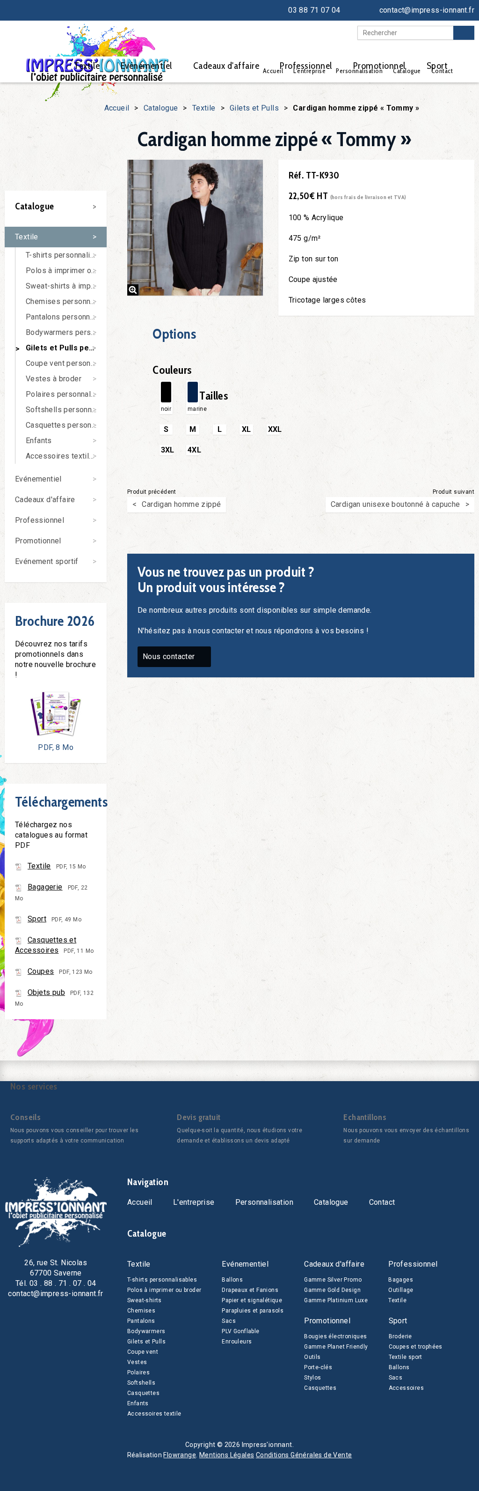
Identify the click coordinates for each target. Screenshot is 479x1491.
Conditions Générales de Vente (304, 1455)
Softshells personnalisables (66, 409)
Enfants (39, 440)
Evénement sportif (47, 561)
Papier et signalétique (252, 1300)
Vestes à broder (53, 378)
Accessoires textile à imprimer (66, 456)
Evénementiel (147, 65)
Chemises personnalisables (66, 301)
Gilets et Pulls (254, 108)
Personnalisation (264, 1202)
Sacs (229, 1321)
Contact (382, 1202)
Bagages (400, 1279)
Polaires (138, 1372)
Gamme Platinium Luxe (336, 1300)
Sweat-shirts (144, 1300)
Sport (437, 65)
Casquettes (143, 1393)
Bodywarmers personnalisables (66, 332)
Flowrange (179, 1455)
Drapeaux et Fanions (250, 1290)
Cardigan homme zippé (181, 504)
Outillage (401, 1290)
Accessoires (406, 1388)
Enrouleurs (237, 1341)
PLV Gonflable (240, 1331)
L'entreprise (194, 1202)
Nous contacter (169, 656)
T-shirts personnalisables (66, 255)
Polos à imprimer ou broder (66, 270)
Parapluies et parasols (252, 1310)
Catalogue (161, 108)
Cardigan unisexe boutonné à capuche (395, 504)
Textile (87, 65)
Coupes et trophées (416, 1346)
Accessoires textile (154, 1413)
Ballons (232, 1279)
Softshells (141, 1383)
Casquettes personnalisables (66, 425)
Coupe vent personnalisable (66, 363)
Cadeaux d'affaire (226, 65)
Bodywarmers (146, 1331)
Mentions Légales (226, 1455)
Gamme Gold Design (332, 1290)
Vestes (137, 1362)
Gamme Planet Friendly (336, 1346)
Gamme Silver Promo (333, 1279)
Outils (312, 1357)
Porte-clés (318, 1367)
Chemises (141, 1310)
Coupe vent (142, 1352)
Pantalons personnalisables (66, 316)
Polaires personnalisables (66, 394)
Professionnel (306, 65)
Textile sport (405, 1357)
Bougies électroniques (335, 1336)
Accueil (117, 108)
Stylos (312, 1377)
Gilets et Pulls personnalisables (66, 347)
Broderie (400, 1336)
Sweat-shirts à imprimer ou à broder (66, 286)
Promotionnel (379, 65)
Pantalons (141, 1321)
